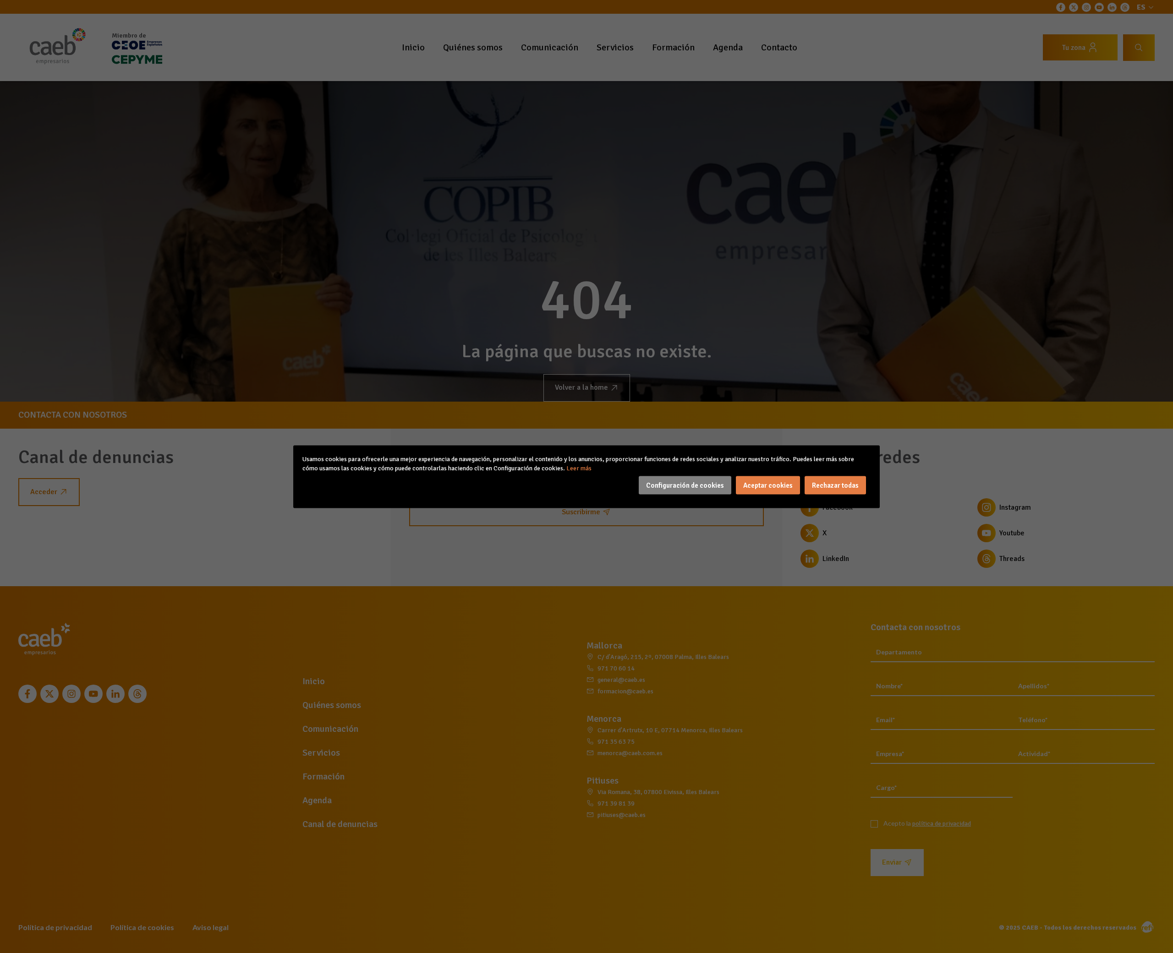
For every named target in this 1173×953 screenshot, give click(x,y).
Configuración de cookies (685, 485)
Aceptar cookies (768, 485)
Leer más (579, 468)
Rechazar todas (835, 485)
